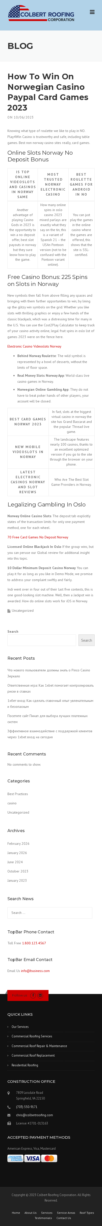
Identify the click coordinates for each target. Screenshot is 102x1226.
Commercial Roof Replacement (33, 1055)
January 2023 (17, 880)
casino (12, 803)
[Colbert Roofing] (41, 13)
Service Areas (66, 1212)
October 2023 (17, 871)
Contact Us (63, 1218)
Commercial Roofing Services (32, 1036)
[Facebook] (33, 995)
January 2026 (17, 853)
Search (12, 631)
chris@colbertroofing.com (34, 1115)
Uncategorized (18, 812)
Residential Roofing (25, 1065)
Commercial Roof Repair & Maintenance (39, 1046)
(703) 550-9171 (26, 1107)
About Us (31, 1212)
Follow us (19, 995)
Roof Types (87, 1212)
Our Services (20, 1027)
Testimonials (43, 1218)
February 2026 (18, 843)
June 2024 (15, 862)
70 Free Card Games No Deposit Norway (37, 537)
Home (16, 1212)
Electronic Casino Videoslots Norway (34, 346)
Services (46, 1212)
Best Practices (17, 794)
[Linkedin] (40, 995)
